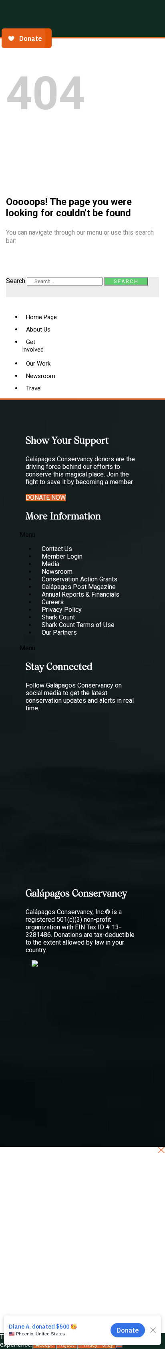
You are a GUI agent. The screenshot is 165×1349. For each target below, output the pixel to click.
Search (15, 281)
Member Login (62, 556)
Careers (53, 602)
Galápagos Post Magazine (79, 587)
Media (50, 564)
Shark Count (58, 617)
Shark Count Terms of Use (78, 625)
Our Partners (59, 632)
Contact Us (57, 549)
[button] (73, 535)
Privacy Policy (62, 609)
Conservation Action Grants (79, 579)
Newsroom (57, 571)
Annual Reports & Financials (80, 594)
